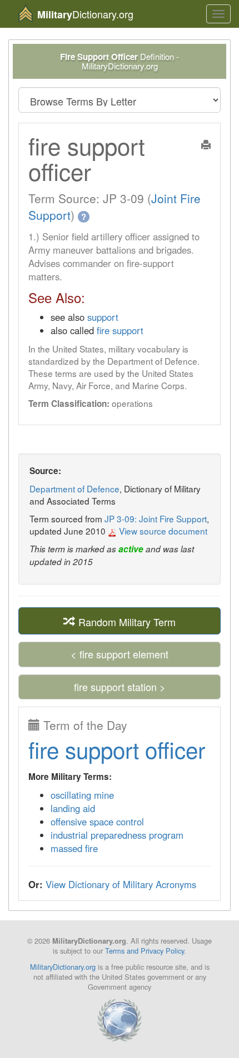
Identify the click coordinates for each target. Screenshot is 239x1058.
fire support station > (120, 686)
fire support (120, 330)
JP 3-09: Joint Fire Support (155, 518)
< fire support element (119, 654)
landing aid (73, 808)
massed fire (74, 848)
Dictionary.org (85, 14)
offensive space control (97, 821)
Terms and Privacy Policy (144, 950)
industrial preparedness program (117, 835)
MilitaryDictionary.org (63, 966)
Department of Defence (74, 488)
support (102, 317)
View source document (162, 531)
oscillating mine (82, 795)
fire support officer (116, 749)
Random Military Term (126, 621)
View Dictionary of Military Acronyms (121, 884)
